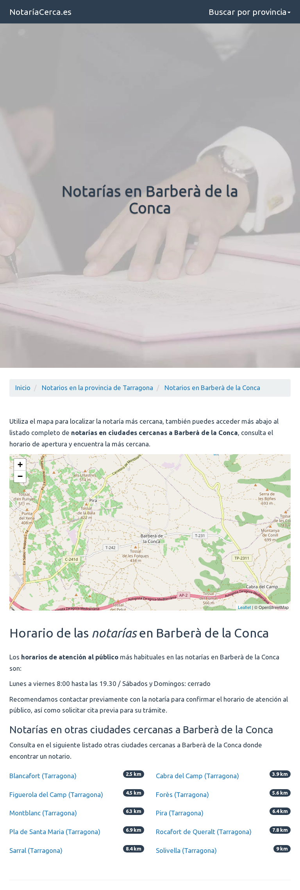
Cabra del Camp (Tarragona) (197, 775)
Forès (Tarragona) (182, 794)
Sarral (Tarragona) (35, 850)
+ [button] (20, 464)
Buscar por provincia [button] (248, 11)
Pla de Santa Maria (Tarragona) (54, 831)
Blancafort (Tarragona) (43, 775)
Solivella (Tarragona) (186, 850)
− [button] (20, 476)
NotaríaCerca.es (40, 11)
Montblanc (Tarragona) (43, 813)
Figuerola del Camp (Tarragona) (56, 794)
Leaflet (244, 607)
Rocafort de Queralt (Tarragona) (204, 831)
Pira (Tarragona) (180, 813)
